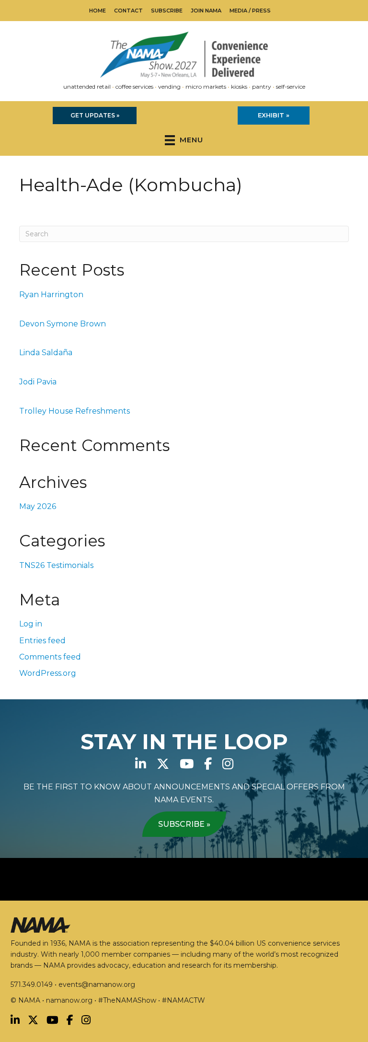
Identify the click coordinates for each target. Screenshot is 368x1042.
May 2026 (37, 506)
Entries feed (42, 640)
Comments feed (50, 656)
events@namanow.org (96, 984)
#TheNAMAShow (127, 1000)
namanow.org (69, 1000)
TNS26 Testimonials (56, 565)
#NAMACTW (183, 1000)
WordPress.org (47, 673)
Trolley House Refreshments (74, 411)
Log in (30, 623)
